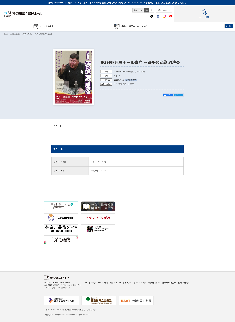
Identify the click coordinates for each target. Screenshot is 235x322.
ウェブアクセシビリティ (107, 283)
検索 (230, 26)
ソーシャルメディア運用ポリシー (147, 283)
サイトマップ (90, 283)
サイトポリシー (125, 283)
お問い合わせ (183, 283)
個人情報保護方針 (169, 283)
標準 (146, 10)
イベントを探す (15, 34)
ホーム (6, 34)
